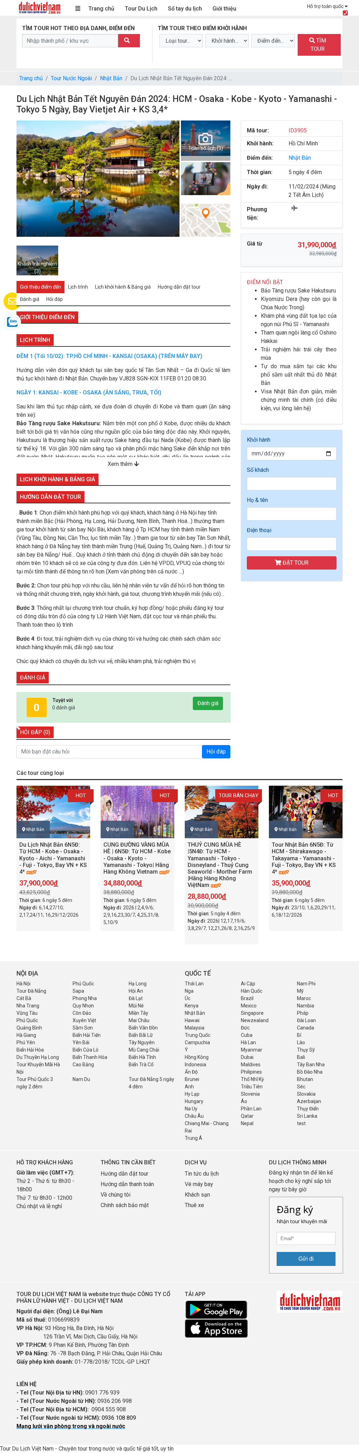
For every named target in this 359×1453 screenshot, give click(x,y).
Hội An (136, 991)
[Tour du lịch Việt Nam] (39, 7)
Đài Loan (306, 1020)
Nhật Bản (111, 78)
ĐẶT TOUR (295, 562)
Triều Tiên (252, 1086)
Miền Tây (138, 1013)
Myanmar (251, 1050)
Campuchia (197, 1042)
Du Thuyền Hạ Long (37, 1057)
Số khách (258, 470)
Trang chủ (101, 8)
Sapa (78, 991)
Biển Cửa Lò (86, 1050)
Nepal (247, 1123)
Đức (245, 1028)
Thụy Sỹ (306, 1050)
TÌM (318, 44)
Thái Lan (194, 983)
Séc (301, 1086)
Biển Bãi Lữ (141, 1035)
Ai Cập (248, 983)
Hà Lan (248, 1042)
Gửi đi (306, 1259)
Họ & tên (257, 500)
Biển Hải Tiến (87, 1035)
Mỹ (300, 991)
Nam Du (81, 1079)
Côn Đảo (82, 1013)
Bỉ (299, 1035)
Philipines (251, 1072)
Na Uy (191, 1108)
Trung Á (193, 1138)
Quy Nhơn (83, 1005)
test (301, 1123)
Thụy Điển (308, 1108)
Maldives (250, 1064)
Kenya (191, 1005)
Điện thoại (259, 530)
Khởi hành (258, 439)
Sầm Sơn (83, 1028)
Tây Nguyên (142, 1042)
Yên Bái (81, 1042)
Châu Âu (194, 1116)
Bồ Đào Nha (310, 1072)
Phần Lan (251, 1108)
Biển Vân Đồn (143, 1028)
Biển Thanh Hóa (90, 1057)
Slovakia (306, 1094)
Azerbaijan (309, 1101)
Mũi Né (136, 1005)
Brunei (192, 1079)
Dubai (247, 1057)
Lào (301, 1042)
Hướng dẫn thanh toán (127, 1184)
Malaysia (194, 1028)
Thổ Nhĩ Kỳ (252, 1079)
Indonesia (195, 1064)
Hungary (194, 1101)
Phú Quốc (83, 983)
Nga (189, 991)
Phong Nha (85, 998)
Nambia (305, 1005)
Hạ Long (138, 983)
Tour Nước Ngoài (71, 78)
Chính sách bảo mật (125, 1205)
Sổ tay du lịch (185, 8)
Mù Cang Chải (144, 1050)
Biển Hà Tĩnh (142, 1057)
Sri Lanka (307, 1116)
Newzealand (255, 1020)
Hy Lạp (192, 1094)
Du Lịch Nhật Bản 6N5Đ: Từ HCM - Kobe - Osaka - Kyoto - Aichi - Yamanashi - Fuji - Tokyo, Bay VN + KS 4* (53, 858)
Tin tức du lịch (202, 1173)
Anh (189, 1086)
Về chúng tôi (115, 1194)
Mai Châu (139, 1020)
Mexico (249, 1005)
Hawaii (192, 1020)
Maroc (304, 998)
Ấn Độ (191, 1072)
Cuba (246, 1035)
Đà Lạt (136, 998)
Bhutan (305, 1079)
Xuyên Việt (84, 1020)
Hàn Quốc (251, 991)
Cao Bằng (83, 1064)
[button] (171, 182)
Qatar (247, 1116)
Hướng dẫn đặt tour (124, 1173)
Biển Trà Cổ (141, 1064)
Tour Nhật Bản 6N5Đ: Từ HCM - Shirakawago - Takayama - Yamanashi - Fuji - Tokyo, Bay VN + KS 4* (304, 858)
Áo (244, 1101)
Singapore (252, 1013)
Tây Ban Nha (311, 1064)
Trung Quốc (197, 1035)
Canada (305, 1028)
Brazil (247, 998)
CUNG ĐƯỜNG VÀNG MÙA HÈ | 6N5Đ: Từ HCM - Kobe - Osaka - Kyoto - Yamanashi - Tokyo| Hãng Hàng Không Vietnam (137, 858)
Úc (187, 998)
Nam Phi (306, 983)
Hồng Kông (197, 1057)
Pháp (303, 1013)
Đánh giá (207, 703)
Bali (301, 1057)
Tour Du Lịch (141, 8)
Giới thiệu (224, 8)
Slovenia (250, 1094)
